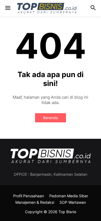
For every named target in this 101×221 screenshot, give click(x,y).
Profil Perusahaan (28, 196)
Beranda (50, 117)
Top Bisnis (67, 211)
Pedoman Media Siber (68, 196)
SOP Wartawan (73, 202)
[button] (7, 8)
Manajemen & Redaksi (34, 202)
